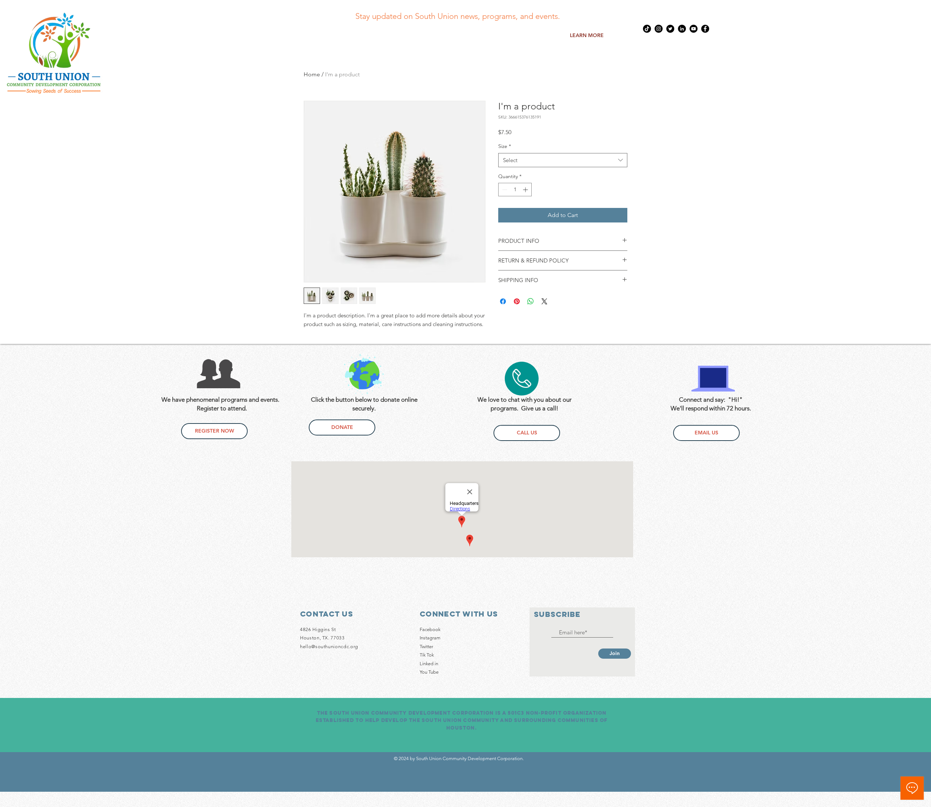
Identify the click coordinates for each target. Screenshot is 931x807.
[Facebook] (705, 29)
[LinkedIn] (682, 29)
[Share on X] (544, 301)
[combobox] (562, 160)
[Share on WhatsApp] (530, 301)
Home (312, 74)
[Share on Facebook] (503, 301)
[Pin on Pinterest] (516, 301)
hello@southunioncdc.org (329, 646)
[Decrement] (503, 189)
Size (504, 146)
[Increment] (526, 189)
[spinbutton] (515, 189)
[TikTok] (647, 29)
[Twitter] (670, 29)
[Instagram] (659, 29)
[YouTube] (694, 29)
